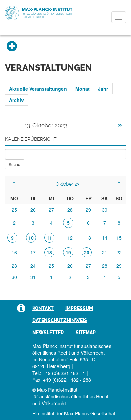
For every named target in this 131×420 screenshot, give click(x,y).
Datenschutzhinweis (59, 320)
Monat (82, 88)
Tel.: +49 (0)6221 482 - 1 (58, 373)
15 (119, 237)
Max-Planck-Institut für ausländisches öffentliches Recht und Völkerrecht (38, 13)
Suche (14, 164)
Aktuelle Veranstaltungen (38, 88)
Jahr (103, 88)
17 (33, 252)
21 (104, 252)
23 (14, 265)
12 (70, 237)
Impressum (79, 308)
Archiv (16, 100)
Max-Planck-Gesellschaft (90, 413)
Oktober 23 (67, 184)
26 (33, 209)
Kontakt (43, 308)
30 (104, 209)
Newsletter (48, 332)
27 (51, 209)
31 (33, 277)
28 (70, 209)
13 (88, 237)
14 (104, 237)
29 (88, 209)
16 (14, 252)
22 (119, 252)
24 (33, 265)
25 (14, 209)
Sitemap (86, 332)
